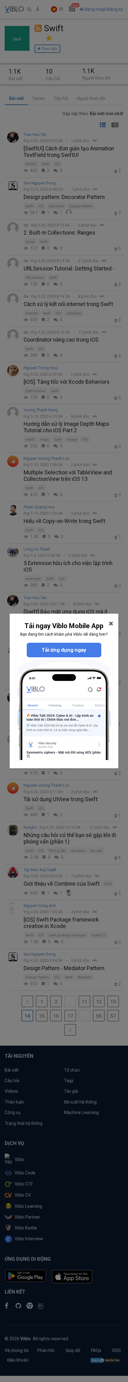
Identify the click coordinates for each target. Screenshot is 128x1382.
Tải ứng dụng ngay (64, 650)
